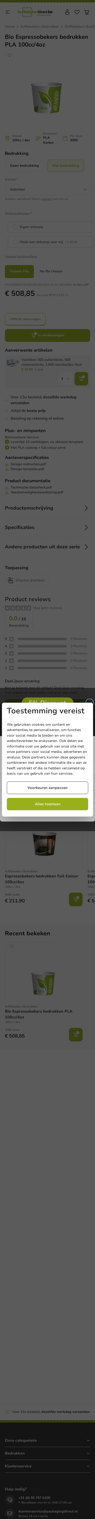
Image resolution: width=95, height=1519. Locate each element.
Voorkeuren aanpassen (47, 787)
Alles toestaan (47, 804)
